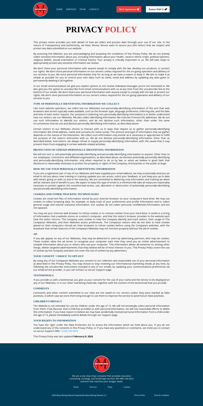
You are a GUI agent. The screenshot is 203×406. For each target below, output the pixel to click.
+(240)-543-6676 (69, 331)
